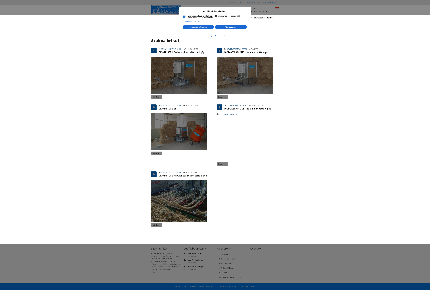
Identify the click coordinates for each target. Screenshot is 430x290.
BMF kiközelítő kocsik (226, 268)
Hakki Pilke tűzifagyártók (227, 259)
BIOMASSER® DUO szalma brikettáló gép (246, 52)
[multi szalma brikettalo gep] (248, 137)
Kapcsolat (259, 18)
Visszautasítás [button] (230, 27)
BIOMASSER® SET (168, 108)
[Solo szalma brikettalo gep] (182, 75)
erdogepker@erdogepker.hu (269, 2)
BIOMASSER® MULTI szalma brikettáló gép (247, 108)
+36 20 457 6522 (250, 2)
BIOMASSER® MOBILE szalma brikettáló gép (183, 175)
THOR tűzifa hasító (225, 263)
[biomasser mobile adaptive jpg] (182, 201)
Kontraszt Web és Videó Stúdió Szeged (241, 286)
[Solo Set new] (182, 131)
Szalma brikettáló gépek (171, 49)
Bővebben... (157, 97)
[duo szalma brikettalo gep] (248, 75)
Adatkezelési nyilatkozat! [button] (192, 21)
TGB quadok (223, 273)
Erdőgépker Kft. (224, 254)
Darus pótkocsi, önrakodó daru (229, 277)
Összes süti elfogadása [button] (198, 27)
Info (269, 18)
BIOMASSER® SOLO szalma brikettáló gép (181, 52)
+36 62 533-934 (236, 2)
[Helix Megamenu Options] (277, 9)
